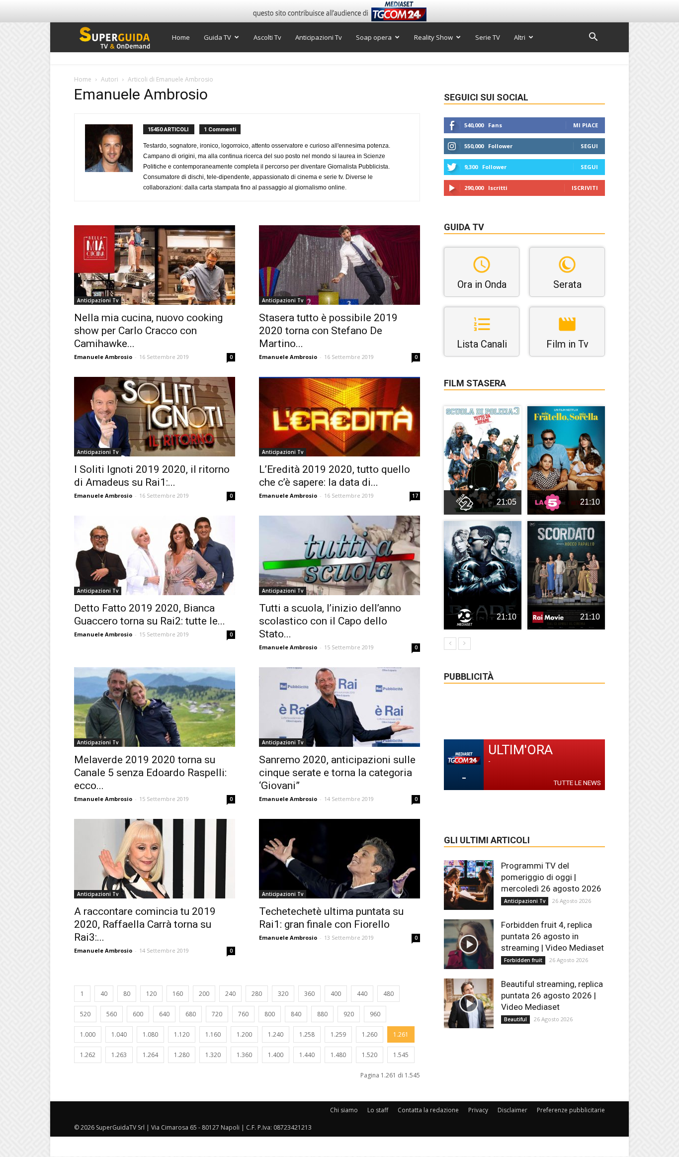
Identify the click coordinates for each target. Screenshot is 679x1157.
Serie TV (487, 37)
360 (309, 993)
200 (204, 993)
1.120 (181, 1034)
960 (375, 1014)
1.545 (401, 1055)
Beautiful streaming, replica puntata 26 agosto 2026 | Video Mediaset (552, 995)
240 (230, 993)
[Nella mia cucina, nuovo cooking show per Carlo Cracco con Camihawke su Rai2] (154, 265)
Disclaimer (512, 1110)
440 (362, 993)
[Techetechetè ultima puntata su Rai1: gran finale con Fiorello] (339, 858)
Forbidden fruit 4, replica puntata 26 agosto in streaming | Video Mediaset (552, 936)
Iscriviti (585, 187)
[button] (593, 38)
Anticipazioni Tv (318, 37)
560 (111, 1014)
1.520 (369, 1055)
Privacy (478, 1110)
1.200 (244, 1034)
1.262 (87, 1055)
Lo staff (377, 1110)
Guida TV (217, 37)
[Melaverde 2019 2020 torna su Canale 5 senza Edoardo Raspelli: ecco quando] (154, 707)
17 (415, 495)
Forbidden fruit (523, 960)
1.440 (307, 1055)
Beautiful (515, 1019)
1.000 (87, 1034)
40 (103, 993)
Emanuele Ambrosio (103, 356)
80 (126, 993)
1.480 (338, 1055)
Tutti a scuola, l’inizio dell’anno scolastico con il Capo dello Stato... (330, 621)
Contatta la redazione (428, 1110)
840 (296, 1014)
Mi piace (585, 125)
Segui (589, 146)
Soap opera (374, 37)
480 (388, 993)
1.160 (213, 1034)
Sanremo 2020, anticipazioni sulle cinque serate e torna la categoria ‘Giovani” (337, 773)
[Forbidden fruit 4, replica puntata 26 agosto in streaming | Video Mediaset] (469, 944)
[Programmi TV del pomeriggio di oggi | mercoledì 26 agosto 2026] (469, 885)
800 (269, 1014)
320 (283, 993)
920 (348, 1014)
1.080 (150, 1034)
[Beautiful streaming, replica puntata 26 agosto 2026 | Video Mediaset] (469, 1003)
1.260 (369, 1034)
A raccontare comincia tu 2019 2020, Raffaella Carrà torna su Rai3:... (145, 924)
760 (243, 1014)
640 (164, 1014)
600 (138, 1014)
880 (322, 1014)
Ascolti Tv (267, 37)
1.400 (275, 1055)
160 (177, 993)
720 (217, 1014)
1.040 (119, 1034)
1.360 (244, 1055)
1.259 (338, 1034)
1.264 (150, 1055)
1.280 (181, 1055)
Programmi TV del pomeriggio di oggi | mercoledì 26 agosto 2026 (551, 877)
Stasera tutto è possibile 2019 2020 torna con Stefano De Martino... (328, 331)
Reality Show (433, 37)
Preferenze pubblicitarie (571, 1110)
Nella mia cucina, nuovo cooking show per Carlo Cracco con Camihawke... (148, 331)
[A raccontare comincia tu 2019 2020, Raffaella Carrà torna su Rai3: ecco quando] (154, 858)
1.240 (275, 1034)
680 (190, 1014)
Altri (519, 37)
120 (151, 993)
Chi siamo (344, 1110)
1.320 (213, 1055)
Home (181, 37)
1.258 (307, 1034)
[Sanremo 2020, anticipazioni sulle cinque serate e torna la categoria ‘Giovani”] (339, 707)
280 (257, 993)
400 (336, 993)
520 (85, 1014)
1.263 (119, 1055)
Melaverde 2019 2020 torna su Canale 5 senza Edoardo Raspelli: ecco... (150, 773)
